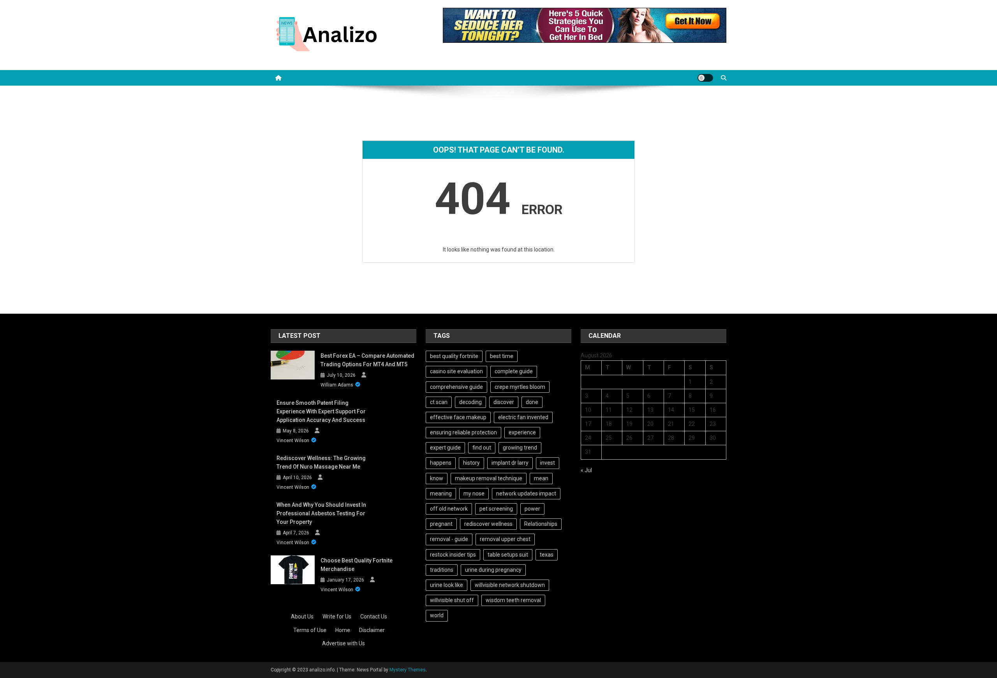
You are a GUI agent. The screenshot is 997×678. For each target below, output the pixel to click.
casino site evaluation (456, 371)
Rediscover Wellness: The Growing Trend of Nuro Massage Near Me (321, 462)
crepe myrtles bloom (520, 387)
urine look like (446, 585)
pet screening (496, 509)
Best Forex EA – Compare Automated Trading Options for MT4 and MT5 (367, 360)
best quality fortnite (454, 356)
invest (547, 463)
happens (440, 463)
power (532, 509)
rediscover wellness (488, 524)
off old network (449, 509)
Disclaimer (372, 630)
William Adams (337, 385)
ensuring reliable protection (463, 432)
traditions (441, 570)
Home (342, 630)
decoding (470, 402)
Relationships (540, 524)
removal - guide (449, 539)
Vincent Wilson (293, 440)
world (437, 615)
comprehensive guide (456, 387)
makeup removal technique (488, 478)
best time (501, 356)
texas (546, 555)
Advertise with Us (343, 643)
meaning (441, 493)
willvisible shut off (452, 600)
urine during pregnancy (493, 570)
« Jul (586, 470)
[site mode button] (705, 78)
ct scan (438, 402)
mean (541, 478)
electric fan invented (523, 417)
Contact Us (373, 616)
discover (503, 402)
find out (481, 447)
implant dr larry (509, 463)
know (436, 478)
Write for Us (336, 616)
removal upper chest (505, 539)
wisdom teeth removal (513, 600)
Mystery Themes (407, 670)
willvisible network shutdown (510, 585)
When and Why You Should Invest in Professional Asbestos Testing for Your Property (321, 513)
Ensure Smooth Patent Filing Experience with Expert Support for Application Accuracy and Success (321, 411)
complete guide (514, 371)
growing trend (520, 447)
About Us (302, 616)
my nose (473, 493)
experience (522, 432)
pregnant (441, 524)
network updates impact (526, 493)
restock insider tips (453, 555)
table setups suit (508, 555)
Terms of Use (309, 630)
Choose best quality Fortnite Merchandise (357, 564)
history (471, 463)
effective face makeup (458, 417)
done (532, 402)
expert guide (445, 447)
